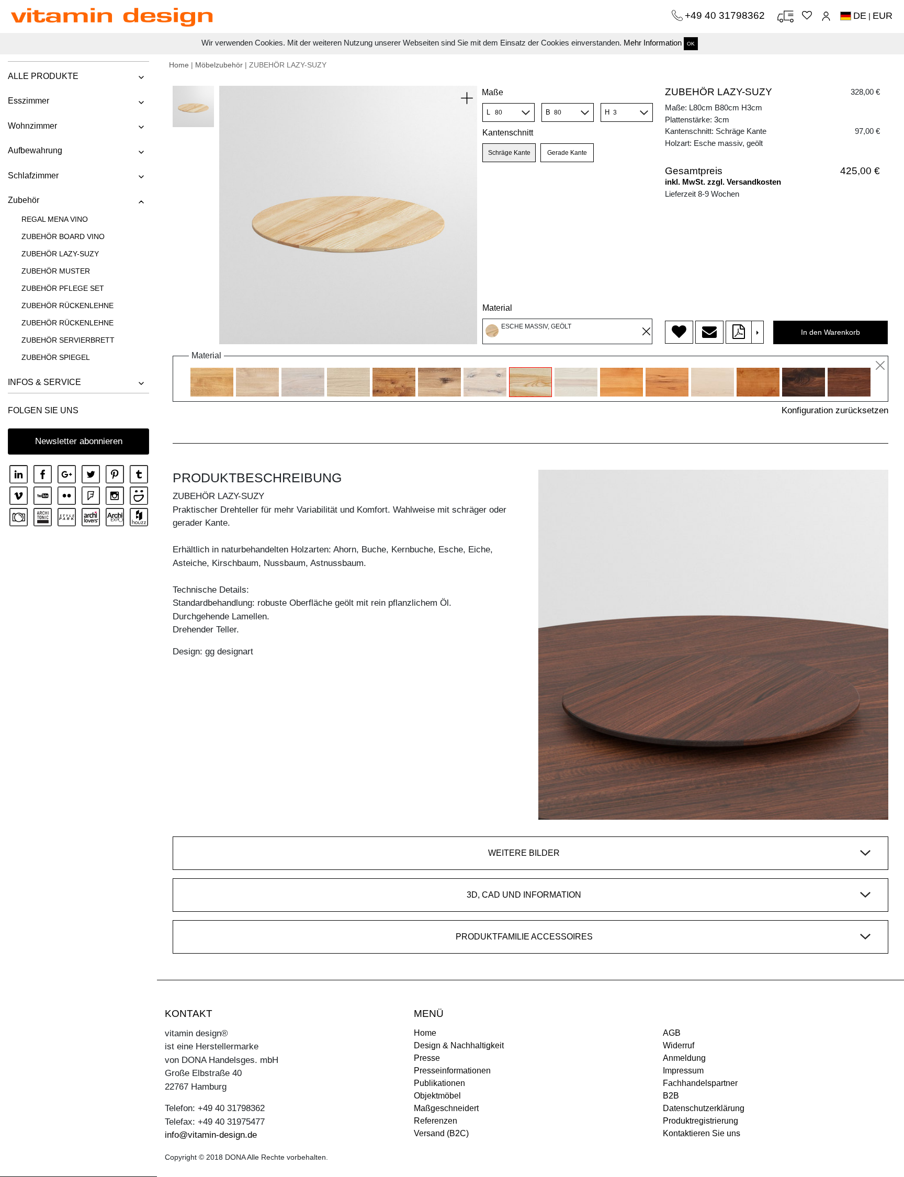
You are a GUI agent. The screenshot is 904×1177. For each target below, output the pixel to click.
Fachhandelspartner (700, 1083)
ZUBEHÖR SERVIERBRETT (68, 340)
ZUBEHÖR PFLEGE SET (62, 288)
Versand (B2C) (441, 1133)
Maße (492, 92)
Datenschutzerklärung (703, 1108)
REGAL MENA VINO (54, 219)
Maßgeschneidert (446, 1108)
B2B (671, 1095)
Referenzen (435, 1120)
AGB (672, 1032)
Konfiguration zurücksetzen (835, 410)
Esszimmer (28, 100)
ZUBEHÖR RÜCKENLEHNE (67, 305)
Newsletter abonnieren (78, 441)
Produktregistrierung (700, 1120)
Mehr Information (653, 42)
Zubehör (23, 200)
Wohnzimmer (32, 125)
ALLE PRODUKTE (43, 76)
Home (179, 65)
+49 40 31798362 (726, 15)
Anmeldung (684, 1058)
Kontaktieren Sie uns (701, 1133)
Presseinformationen (452, 1070)
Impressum (683, 1070)
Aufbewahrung (35, 150)
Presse (427, 1058)
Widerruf (678, 1045)
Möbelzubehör (219, 65)
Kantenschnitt (507, 132)
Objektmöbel (437, 1095)
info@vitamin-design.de (211, 1135)
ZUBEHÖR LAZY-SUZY (60, 254)
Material (497, 307)
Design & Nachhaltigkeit (459, 1045)
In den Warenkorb (830, 332)
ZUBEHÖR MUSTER (55, 271)
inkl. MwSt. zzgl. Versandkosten (723, 181)
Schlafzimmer (33, 175)
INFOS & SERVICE (44, 382)
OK (691, 44)
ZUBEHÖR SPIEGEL (55, 357)
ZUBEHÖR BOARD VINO (63, 236)
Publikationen (439, 1083)
